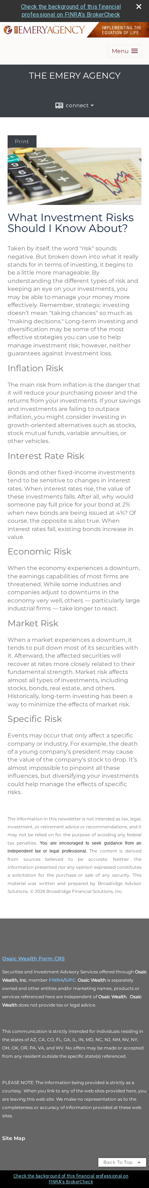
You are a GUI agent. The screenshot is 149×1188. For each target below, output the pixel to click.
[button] (125, 51)
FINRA (56, 980)
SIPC (70, 980)
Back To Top (118, 1162)
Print (22, 141)
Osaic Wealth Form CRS (33, 958)
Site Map (13, 1138)
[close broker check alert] (139, 6)
